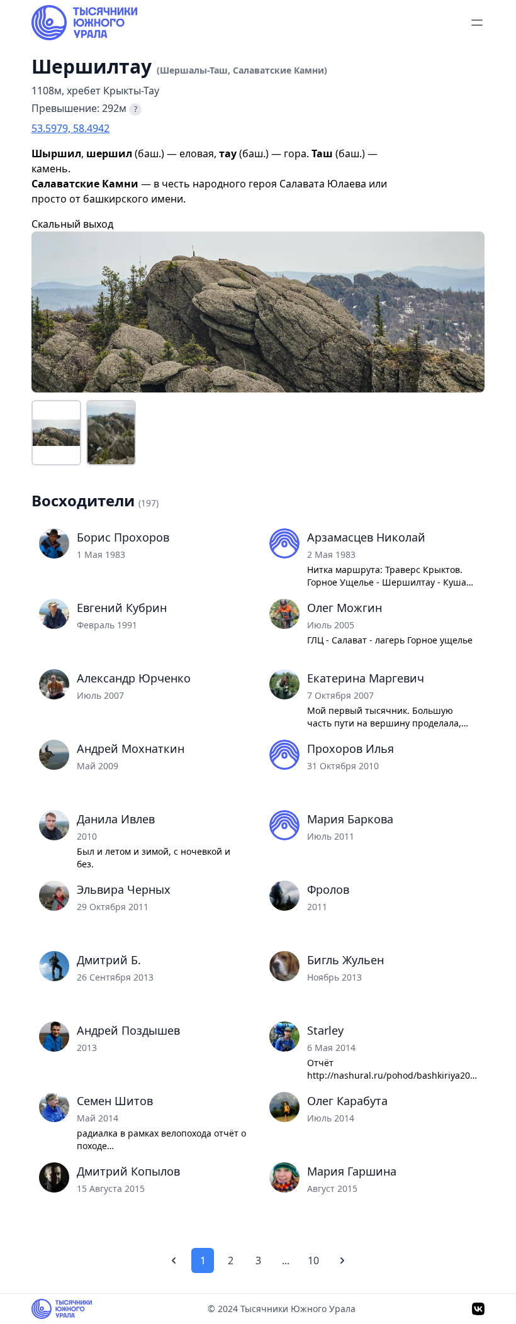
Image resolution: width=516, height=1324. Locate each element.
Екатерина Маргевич (365, 678)
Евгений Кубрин (122, 607)
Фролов (328, 889)
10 (313, 1260)
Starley (325, 1030)
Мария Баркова (350, 818)
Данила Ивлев (116, 818)
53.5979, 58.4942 (70, 128)
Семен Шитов (115, 1100)
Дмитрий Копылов (128, 1171)
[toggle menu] (477, 22)
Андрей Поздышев (128, 1030)
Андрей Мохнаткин (130, 748)
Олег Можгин (344, 607)
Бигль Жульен (345, 959)
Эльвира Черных (124, 889)
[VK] (478, 1309)
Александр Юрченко (134, 678)
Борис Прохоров (123, 537)
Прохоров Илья (350, 748)
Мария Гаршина (351, 1171)
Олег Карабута (347, 1100)
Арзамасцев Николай (366, 537)
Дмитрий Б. (109, 959)
